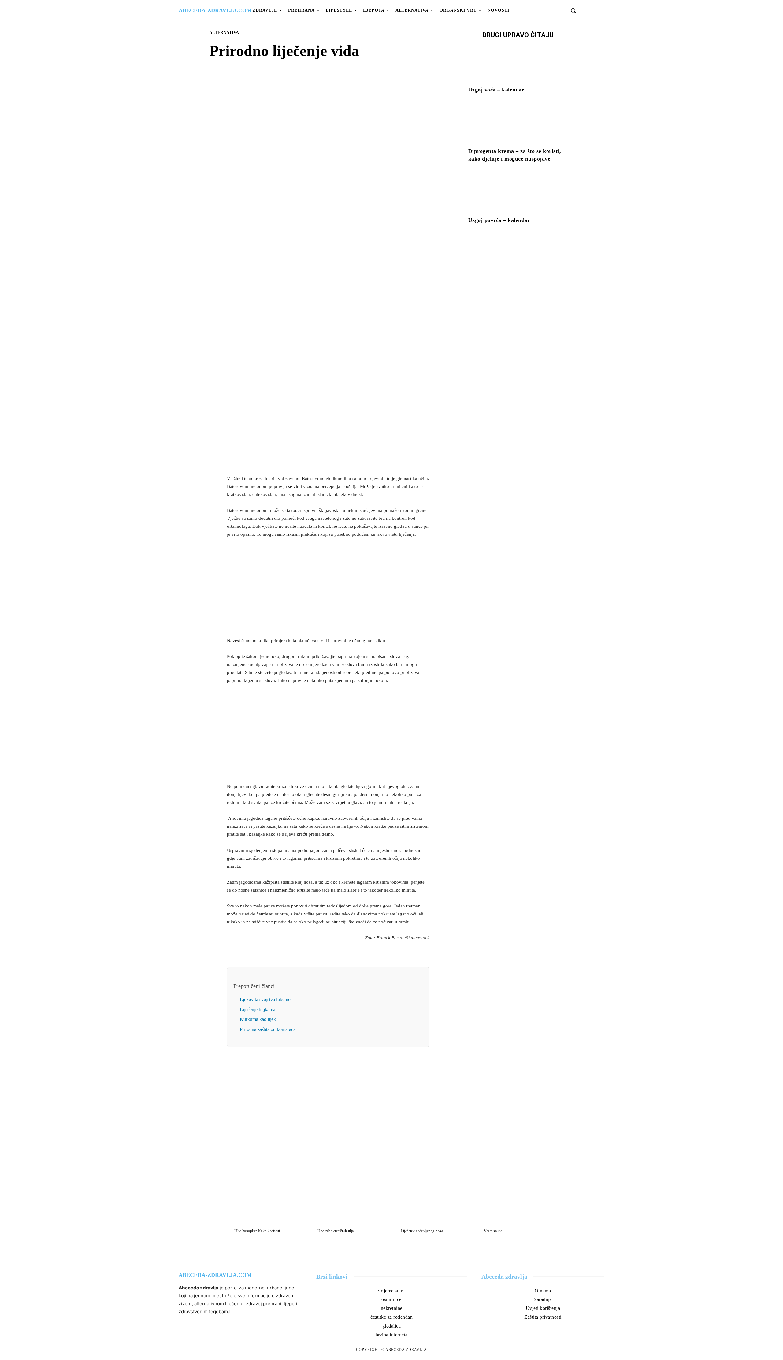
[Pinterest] (335, 229)
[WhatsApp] (349, 229)
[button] (573, 10)
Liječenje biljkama (257, 1009)
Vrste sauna (493, 1231)
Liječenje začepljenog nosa (422, 1231)
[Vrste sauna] (516, 1205)
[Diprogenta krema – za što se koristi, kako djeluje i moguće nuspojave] (518, 125)
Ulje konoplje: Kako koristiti (257, 1231)
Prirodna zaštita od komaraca (267, 1029)
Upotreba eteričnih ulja (335, 1231)
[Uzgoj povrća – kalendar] (518, 194)
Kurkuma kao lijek (258, 1019)
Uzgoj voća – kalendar (496, 90)
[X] (321, 229)
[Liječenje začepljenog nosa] (433, 1205)
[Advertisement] (328, 427)
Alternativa (224, 32)
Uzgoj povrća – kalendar (499, 220)
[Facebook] (307, 229)
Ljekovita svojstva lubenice (266, 999)
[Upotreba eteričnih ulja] (349, 1205)
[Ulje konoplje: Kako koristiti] (266, 1205)
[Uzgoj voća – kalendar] (518, 63)
